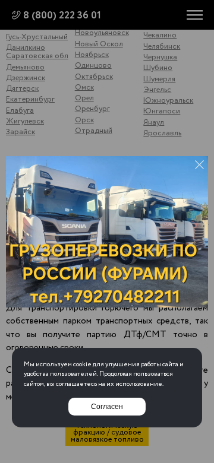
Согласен (107, 406)
